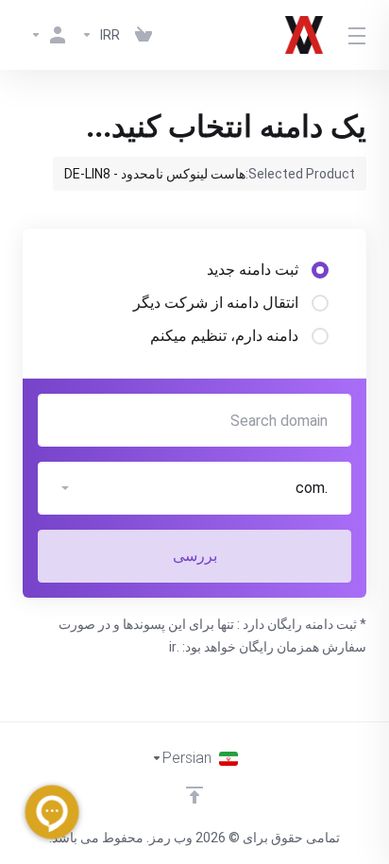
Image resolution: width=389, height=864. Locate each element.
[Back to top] (194, 795)
